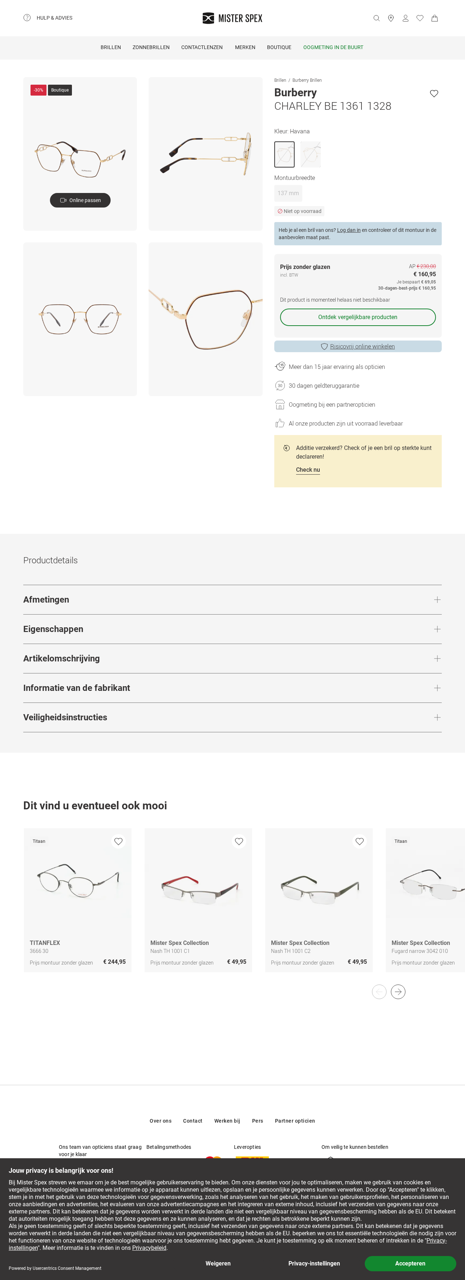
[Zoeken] (376, 18)
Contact (193, 1121)
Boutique (279, 47)
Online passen (85, 200)
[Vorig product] (379, 992)
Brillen (111, 47)
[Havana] (284, 154)
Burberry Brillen (307, 80)
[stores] (391, 18)
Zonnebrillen (151, 47)
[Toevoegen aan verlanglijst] (434, 93)
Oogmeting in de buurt (333, 47)
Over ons (160, 1121)
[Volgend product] (398, 992)
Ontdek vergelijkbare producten (357, 317)
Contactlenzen (202, 47)
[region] (232, 908)
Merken (245, 47)
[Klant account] (405, 18)
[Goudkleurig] (310, 154)
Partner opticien (295, 1121)
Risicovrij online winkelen (362, 346)
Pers (257, 1121)
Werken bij (227, 1121)
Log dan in (349, 230)
